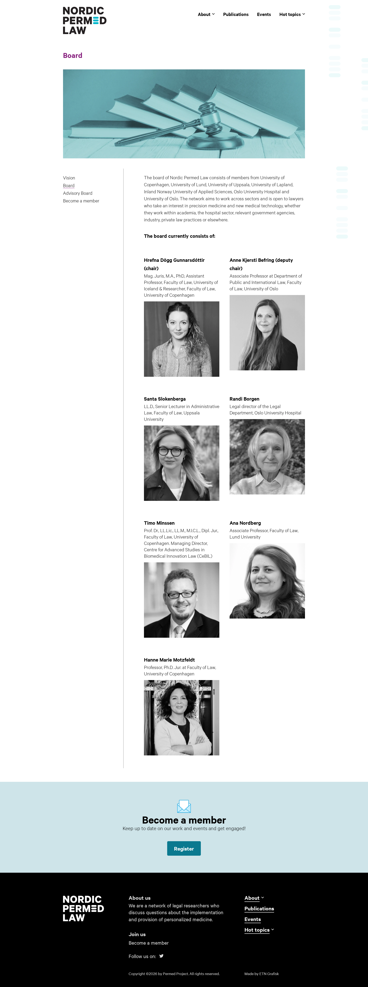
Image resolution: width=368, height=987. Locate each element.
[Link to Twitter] (161, 956)
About (204, 14)
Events (264, 14)
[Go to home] (93, 908)
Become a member (81, 200)
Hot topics (290, 14)
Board (69, 185)
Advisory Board (77, 193)
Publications (236, 14)
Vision (69, 177)
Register (184, 848)
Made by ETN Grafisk (261, 973)
